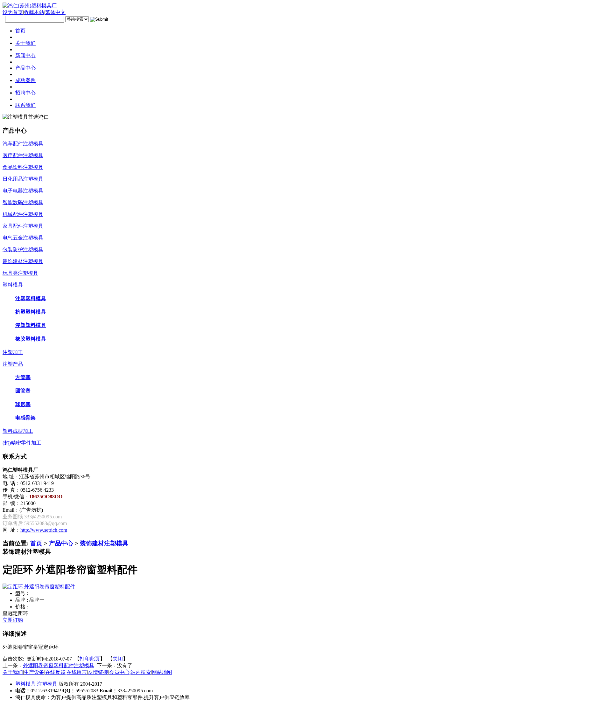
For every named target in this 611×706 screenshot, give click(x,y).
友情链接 (98, 672)
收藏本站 (34, 12)
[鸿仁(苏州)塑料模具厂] (30, 5)
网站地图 (162, 672)
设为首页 (13, 12)
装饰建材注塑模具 (104, 543)
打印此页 (90, 658)
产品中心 (61, 543)
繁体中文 (55, 12)
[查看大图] (39, 586)
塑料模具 (25, 684)
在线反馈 (55, 672)
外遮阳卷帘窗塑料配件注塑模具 (58, 665)
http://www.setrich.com (43, 530)
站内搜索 (140, 672)
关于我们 (13, 672)
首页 (36, 543)
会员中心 (119, 672)
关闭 (118, 658)
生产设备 (34, 672)
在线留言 (77, 672)
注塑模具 (47, 684)
